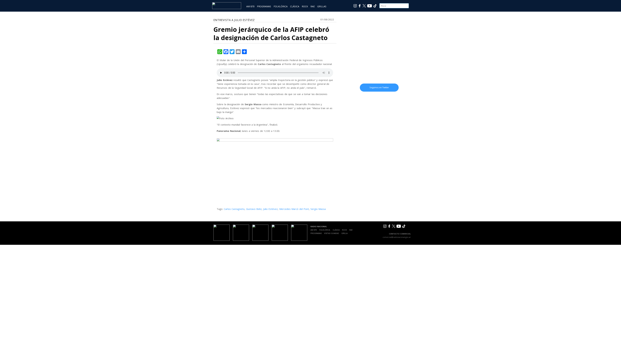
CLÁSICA (294, 6)
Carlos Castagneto (234, 209)
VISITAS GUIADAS (331, 233)
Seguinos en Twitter (379, 87)
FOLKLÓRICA (281, 6)
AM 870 (250, 6)
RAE (312, 6)
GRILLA (344, 233)
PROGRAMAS (264, 6)
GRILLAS (321, 6)
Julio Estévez (270, 209)
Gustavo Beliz (254, 209)
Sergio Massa (318, 209)
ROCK (305, 6)
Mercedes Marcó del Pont (294, 209)
